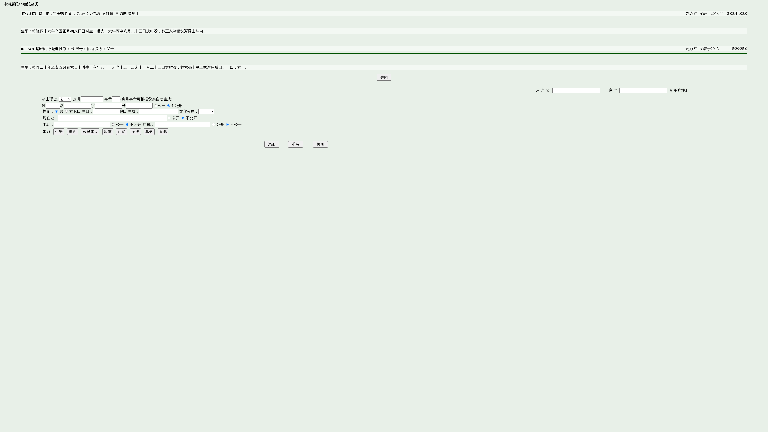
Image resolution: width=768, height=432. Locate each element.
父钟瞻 (107, 13)
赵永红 (691, 13)
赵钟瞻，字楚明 (47, 49)
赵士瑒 (47, 99)
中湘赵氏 (11, 4)
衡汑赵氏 (30, 4)
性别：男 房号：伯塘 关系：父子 (86, 49)
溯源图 (121, 13)
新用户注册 (679, 90)
